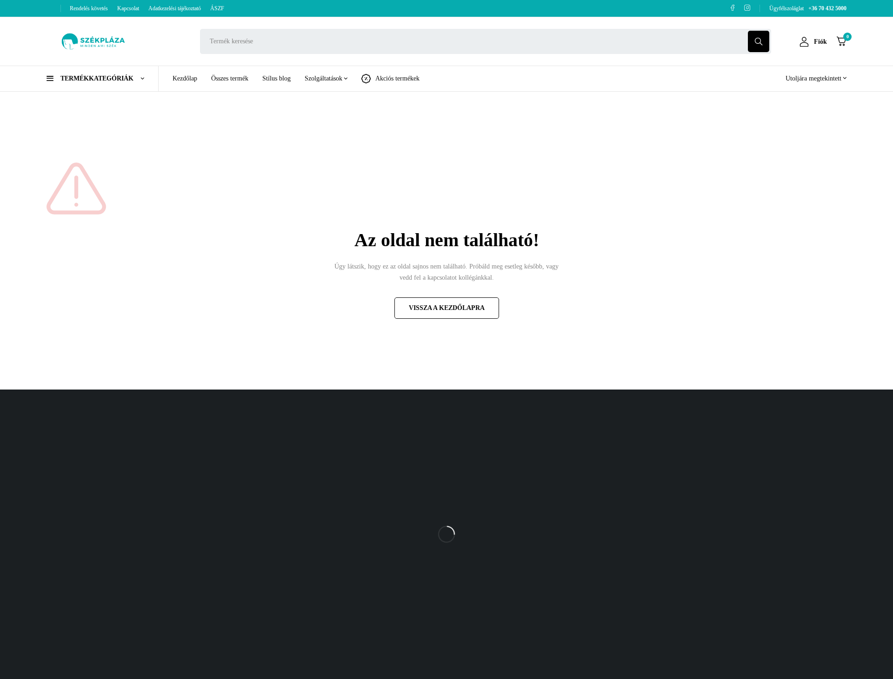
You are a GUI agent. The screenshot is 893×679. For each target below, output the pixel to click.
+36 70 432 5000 (655, 477)
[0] (841, 41)
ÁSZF (217, 8)
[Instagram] (747, 8)
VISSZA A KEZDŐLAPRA (447, 307)
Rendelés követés (89, 8)
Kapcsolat (128, 8)
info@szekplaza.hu (657, 496)
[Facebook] (732, 8)
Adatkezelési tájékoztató (174, 8)
